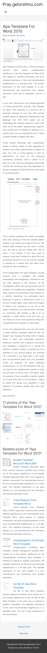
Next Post (23, 633)
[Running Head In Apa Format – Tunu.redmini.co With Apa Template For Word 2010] (29, 428)
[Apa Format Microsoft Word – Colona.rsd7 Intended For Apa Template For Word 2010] (7, 438)
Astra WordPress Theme (29, 648)
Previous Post (24, 627)
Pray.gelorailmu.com (23, 4)
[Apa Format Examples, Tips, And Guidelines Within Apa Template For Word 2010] (29, 417)
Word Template (9, 35)
